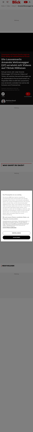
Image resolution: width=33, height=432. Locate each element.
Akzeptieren (16, 237)
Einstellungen (16, 233)
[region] (16, 216)
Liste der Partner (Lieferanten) (9, 227)
